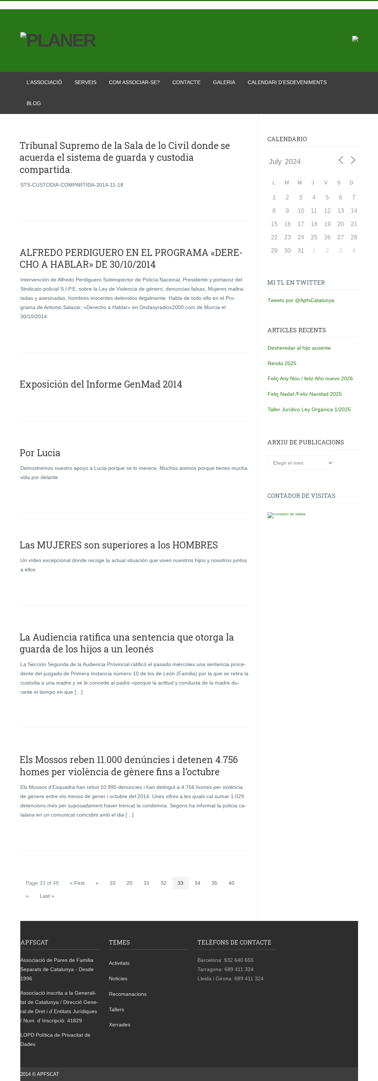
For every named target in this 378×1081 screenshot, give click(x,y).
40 (231, 883)
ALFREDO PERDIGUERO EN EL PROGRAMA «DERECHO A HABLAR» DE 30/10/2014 (131, 258)
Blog (34, 103)
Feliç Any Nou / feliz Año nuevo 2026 (310, 378)
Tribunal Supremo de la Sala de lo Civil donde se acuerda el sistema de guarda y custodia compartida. (125, 157)
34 (197, 883)
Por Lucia (40, 453)
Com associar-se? (134, 82)
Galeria (224, 82)
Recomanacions (128, 994)
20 (130, 883)
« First (77, 883)
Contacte (186, 82)
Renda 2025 (282, 363)
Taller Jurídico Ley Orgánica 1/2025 (309, 409)
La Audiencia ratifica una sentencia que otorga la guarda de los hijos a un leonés (127, 643)
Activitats (119, 963)
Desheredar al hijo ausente (299, 348)
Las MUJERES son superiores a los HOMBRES (119, 545)
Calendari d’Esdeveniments (287, 82)
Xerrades (119, 1025)
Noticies (118, 978)
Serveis (85, 82)
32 (163, 883)
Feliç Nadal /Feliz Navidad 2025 (305, 394)
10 (113, 883)
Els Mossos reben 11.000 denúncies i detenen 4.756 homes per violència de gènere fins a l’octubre (129, 765)
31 (147, 883)
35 (214, 883)
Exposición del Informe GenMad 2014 (101, 384)
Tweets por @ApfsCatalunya (301, 300)
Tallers (116, 1009)
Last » (47, 896)
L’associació (44, 82)
